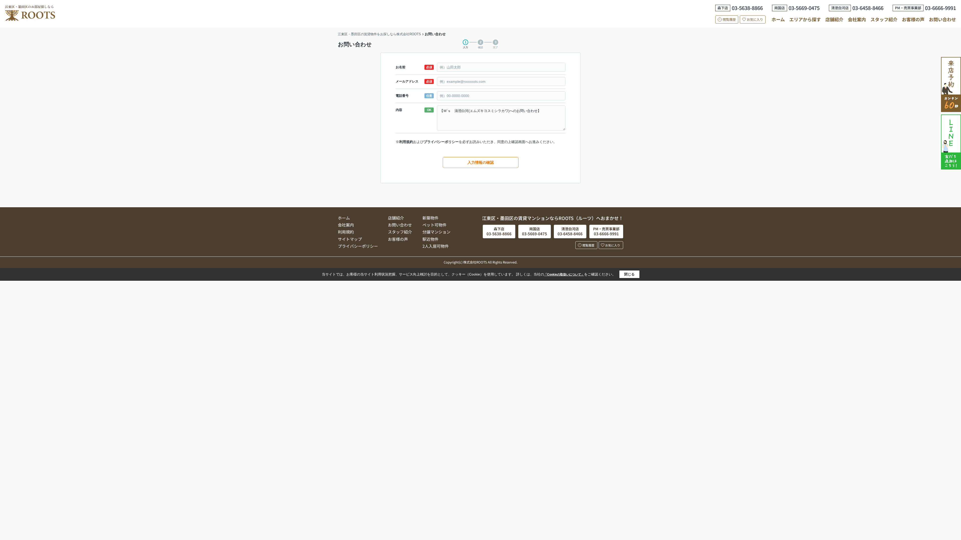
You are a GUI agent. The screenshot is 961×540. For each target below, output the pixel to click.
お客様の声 (913, 19)
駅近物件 (430, 239)
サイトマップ (350, 239)
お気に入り (755, 19)
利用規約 (406, 142)
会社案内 (857, 19)
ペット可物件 (434, 225)
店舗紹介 (834, 19)
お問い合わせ (942, 19)
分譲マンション (436, 232)
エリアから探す (805, 19)
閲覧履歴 (729, 19)
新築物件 (430, 218)
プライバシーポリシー (441, 142)
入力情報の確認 (480, 162)
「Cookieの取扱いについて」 (564, 274)
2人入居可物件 (435, 246)
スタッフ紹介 (883, 19)
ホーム (778, 19)
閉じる (629, 274)
